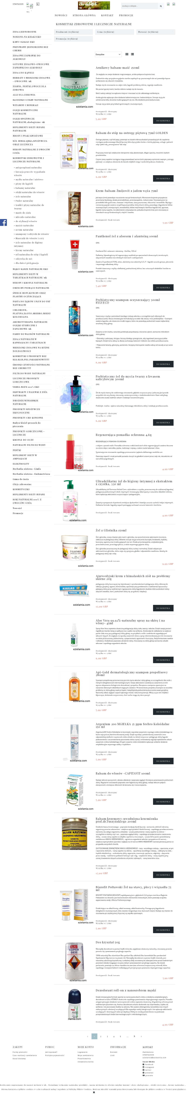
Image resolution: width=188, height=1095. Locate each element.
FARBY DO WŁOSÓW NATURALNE (31, 334)
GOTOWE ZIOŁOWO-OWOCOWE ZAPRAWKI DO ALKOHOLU (31, 66)
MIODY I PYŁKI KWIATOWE (28, 136)
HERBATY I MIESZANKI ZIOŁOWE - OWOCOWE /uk (31, 80)
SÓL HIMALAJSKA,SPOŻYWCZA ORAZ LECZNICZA (30, 143)
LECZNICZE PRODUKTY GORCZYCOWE (26, 380)
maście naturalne (25, 225)
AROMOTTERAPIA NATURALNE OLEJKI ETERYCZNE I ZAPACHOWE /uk (30, 325)
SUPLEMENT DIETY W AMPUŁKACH (25, 457)
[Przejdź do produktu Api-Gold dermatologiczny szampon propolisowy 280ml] (74, 686)
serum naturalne (24, 230)
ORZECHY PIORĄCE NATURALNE (31, 288)
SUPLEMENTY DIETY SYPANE (29, 494)
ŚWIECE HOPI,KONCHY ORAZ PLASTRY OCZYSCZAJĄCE (29, 295)
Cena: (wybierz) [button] (105, 32)
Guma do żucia (21, 479)
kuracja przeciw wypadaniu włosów (29, 174)
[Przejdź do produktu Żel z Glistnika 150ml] (74, 548)
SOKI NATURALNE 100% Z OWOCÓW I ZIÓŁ (27, 501)
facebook (149, 1064)
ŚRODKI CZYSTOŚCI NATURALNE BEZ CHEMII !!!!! (31, 366)
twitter (148, 1070)
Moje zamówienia (85, 1055)
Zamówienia (148, 1052)
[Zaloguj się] (168, 4)
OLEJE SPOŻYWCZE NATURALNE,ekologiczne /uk (29, 120)
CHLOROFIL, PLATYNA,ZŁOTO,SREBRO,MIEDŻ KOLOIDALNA (32, 313)
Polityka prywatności (54, 1055)
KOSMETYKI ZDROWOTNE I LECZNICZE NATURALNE (28, 160)
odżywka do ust (24, 259)
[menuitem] (61, 15)
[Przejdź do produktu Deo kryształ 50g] (74, 961)
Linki (112, 1055)
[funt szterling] (37, 4)
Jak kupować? (51, 1052)
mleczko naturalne (26, 217)
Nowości (17, 508)
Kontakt (113, 1052)
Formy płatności (20, 1052)
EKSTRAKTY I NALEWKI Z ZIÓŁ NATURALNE (30, 394)
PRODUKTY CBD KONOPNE (28, 417)
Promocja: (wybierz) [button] (67, 39)
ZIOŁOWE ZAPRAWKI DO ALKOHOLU (27, 57)
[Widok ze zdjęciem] (127, 54)
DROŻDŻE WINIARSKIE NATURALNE (25, 402)
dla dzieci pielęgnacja (27, 263)
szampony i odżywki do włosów (32, 234)
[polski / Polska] (31, 9)
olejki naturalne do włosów (30, 192)
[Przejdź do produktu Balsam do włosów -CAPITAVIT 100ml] (74, 791)
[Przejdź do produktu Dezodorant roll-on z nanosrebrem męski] (74, 1004)
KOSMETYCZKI (21, 489)
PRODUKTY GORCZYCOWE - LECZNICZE (28, 433)
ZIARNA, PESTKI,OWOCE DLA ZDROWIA (29, 88)
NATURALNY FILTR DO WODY (29, 445)
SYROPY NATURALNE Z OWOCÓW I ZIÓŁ (31, 151)
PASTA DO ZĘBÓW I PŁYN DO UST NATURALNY (32, 303)
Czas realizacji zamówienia (25, 1055)
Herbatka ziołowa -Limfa (27, 469)
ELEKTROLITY (21, 464)
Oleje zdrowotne (22, 484)
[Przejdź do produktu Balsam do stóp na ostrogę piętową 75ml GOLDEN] (74, 150)
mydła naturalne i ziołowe (29, 179)
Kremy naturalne (25, 250)
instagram (149, 1067)
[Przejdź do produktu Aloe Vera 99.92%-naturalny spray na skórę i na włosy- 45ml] (74, 634)
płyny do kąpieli (24, 183)
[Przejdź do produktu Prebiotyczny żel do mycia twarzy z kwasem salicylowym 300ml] (74, 394)
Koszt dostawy (19, 1058)
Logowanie (83, 1052)
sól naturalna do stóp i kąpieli (32, 254)
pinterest (149, 1073)
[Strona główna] (94, 5)
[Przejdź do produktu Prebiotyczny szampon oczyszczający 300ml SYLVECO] (74, 317)
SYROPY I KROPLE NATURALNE (30, 283)
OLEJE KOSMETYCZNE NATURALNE (25, 112)
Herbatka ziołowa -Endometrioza (31, 474)
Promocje (18, 513)
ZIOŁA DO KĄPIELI (23, 72)
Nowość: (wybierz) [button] (148, 32)
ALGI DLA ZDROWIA (24, 95)
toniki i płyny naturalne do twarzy (29, 207)
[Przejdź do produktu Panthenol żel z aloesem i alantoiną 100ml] (74, 253)
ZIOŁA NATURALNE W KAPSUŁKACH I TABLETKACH (29, 341)
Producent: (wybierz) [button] (67, 32)
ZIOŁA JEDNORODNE (24, 32)
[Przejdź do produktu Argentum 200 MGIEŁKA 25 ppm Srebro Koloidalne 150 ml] (74, 742)
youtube (149, 1075)
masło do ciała (23, 212)
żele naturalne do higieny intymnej (28, 244)
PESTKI (17, 450)
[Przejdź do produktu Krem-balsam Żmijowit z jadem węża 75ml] (74, 208)
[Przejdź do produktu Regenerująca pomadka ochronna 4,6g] (74, 452)
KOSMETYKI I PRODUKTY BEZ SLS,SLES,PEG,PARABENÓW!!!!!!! (31, 358)
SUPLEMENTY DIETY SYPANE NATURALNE (29, 129)
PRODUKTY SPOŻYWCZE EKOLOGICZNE (26, 411)
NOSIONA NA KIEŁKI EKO (27, 37)
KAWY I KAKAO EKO (24, 42)
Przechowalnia (84, 1058)
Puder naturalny (24, 201)
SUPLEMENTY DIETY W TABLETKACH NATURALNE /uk (30, 276)
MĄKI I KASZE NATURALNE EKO (30, 269)
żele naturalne (23, 196)
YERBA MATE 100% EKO (26, 387)
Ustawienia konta (86, 1062)
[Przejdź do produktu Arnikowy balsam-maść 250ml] (74, 87)
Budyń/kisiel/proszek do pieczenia (27, 425)
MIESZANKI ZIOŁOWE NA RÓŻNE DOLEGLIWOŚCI (31, 349)
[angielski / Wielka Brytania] (28, 9)
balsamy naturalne (26, 188)
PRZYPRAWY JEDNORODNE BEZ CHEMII (30, 49)
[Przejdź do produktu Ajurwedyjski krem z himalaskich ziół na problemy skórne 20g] (74, 590)
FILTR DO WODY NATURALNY (29, 373)
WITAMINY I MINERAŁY (26, 105)
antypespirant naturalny (29, 167)
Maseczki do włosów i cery (30, 238)
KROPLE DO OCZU (23, 440)
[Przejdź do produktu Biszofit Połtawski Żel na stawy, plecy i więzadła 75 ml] (74, 904)
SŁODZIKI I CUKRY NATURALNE (30, 100)
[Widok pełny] (132, 54)
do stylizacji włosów (26, 221)
